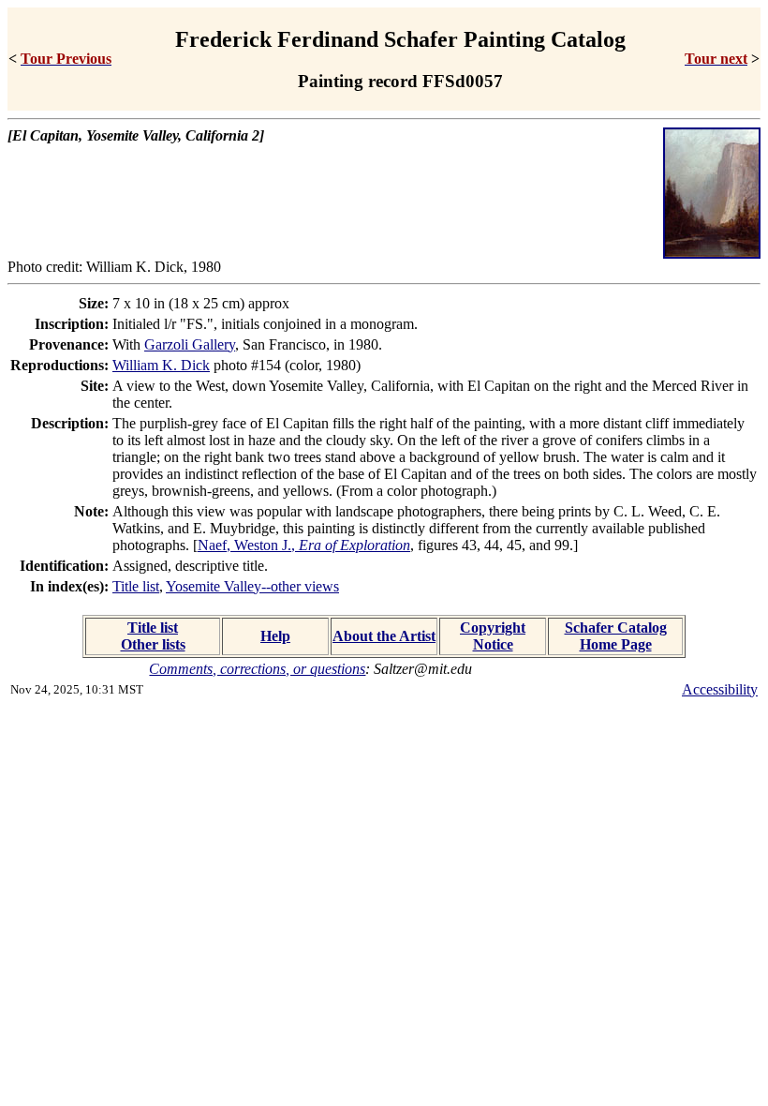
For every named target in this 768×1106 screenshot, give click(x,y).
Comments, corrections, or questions (257, 669)
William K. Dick (161, 365)
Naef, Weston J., (304, 545)
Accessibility (720, 689)
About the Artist (384, 636)
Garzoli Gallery (189, 344)
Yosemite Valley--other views (252, 586)
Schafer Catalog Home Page (616, 636)
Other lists (153, 644)
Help (275, 636)
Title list (135, 586)
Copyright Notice (492, 636)
